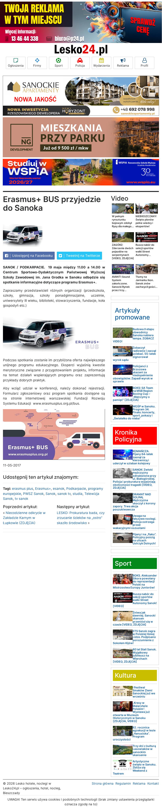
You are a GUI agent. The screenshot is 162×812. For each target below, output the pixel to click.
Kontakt (153, 783)
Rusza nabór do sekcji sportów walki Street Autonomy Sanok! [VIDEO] (135, 600)
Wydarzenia (101, 65)
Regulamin (123, 783)
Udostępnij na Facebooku (32, 256)
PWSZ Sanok (33, 494)
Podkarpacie (76, 489)
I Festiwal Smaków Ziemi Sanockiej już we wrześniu (144, 692)
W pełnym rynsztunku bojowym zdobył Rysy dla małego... (123, 221)
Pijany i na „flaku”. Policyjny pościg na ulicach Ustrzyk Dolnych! (144, 539)
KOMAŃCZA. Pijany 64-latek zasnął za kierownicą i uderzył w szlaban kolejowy (133, 457)
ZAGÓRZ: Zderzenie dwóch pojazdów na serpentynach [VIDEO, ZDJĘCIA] (123, 251)
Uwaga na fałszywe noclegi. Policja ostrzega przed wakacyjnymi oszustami (134, 522)
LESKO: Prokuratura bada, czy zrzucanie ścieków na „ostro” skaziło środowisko (81, 518)
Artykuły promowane (132, 313)
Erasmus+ (43, 489)
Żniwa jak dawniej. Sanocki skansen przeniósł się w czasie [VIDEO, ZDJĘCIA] (134, 618)
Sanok (50, 494)
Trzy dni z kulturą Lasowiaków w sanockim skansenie (144, 750)
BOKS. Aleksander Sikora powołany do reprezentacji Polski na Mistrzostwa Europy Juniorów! (135, 581)
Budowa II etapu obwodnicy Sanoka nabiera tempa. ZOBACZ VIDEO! (133, 335)
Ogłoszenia (15, 65)
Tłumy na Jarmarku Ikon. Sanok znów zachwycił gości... (146, 281)
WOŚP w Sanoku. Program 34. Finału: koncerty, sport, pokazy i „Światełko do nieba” (134, 412)
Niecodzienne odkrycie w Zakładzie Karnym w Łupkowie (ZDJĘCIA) (24, 518)
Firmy (37, 65)
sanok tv (64, 494)
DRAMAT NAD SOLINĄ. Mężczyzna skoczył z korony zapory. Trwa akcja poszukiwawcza (134, 502)
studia (77, 494)
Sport (59, 65)
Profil (144, 65)
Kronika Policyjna (128, 435)
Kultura (125, 675)
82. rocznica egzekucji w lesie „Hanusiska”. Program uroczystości (134, 733)
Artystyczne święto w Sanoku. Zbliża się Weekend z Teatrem (134, 767)
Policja (80, 65)
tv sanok (21, 499)
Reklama (123, 65)
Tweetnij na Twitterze (82, 256)
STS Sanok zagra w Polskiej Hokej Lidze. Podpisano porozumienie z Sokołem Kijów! (134, 637)
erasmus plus (22, 489)
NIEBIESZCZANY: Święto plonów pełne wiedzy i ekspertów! (146, 221)
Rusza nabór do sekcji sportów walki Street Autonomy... (145, 249)
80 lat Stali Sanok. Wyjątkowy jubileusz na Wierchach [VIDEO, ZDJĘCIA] (134, 655)
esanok (58, 489)
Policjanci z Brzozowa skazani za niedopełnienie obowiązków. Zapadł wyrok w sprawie (133, 373)
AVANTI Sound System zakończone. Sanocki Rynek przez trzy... (121, 283)
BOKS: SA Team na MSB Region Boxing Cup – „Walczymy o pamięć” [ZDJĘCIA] (133, 394)
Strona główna (102, 783)
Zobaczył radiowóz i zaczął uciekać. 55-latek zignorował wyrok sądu (134, 353)
